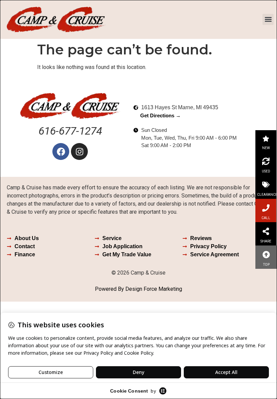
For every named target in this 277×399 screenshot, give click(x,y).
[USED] (265, 161)
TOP (266, 264)
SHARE (265, 241)
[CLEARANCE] (265, 184)
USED (266, 171)
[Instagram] (79, 151)
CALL (265, 218)
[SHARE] (265, 231)
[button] (268, 19)
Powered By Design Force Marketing (138, 289)
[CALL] (265, 208)
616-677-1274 (70, 130)
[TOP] (266, 254)
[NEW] (266, 138)
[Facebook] (60, 151)
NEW (266, 148)
